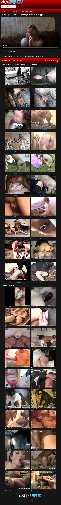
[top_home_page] (13, 2)
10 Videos (43, 217)
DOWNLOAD (30, 11)
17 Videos (18, 152)
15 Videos (18, 173)
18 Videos (43, 130)
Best (3, 11)
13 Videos (18, 195)
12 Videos (43, 195)
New (8, 11)
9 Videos (18, 260)
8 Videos (43, 282)
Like (6, 52)
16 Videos (43, 152)
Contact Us (30, 500)
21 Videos (18, 86)
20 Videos (43, 108)
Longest (15, 11)
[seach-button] (14, 6)
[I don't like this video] (19, 51)
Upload (22, 11)
